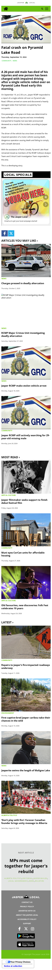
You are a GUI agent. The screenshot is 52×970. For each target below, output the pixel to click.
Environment (7, 713)
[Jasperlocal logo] (26, 897)
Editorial (28, 878)
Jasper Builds (40, 878)
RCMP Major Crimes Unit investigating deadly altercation (23, 334)
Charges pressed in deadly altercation (22, 283)
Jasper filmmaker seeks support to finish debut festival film (24, 501)
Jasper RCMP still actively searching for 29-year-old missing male (25, 437)
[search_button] (42, 9)
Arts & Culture (8, 495)
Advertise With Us (27, 911)
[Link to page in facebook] (4, 233)
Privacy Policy (27, 906)
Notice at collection (13, 966)
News (15, 61)
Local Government (18, 881)
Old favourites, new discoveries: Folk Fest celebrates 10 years (24, 607)
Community (6, 61)
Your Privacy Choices (20, 962)
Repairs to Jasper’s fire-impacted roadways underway (25, 666)
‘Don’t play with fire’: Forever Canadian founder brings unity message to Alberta (24, 821)
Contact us (27, 902)
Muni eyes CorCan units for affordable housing (23, 554)
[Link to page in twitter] (11, 233)
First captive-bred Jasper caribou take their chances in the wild (25, 719)
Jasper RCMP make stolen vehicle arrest (23, 385)
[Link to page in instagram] (33, 929)
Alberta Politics (9, 815)
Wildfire (39, 881)
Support (27, 923)
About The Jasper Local (27, 915)
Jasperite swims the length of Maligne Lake (25, 770)
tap (46, 8)
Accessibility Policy (27, 919)
